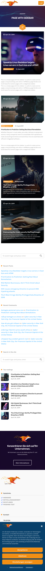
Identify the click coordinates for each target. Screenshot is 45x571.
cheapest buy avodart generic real (14, 339)
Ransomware (8, 69)
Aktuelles (7, 228)
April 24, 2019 (15, 379)
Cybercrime (8, 181)
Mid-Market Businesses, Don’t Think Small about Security (26, 404)
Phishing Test (9, 504)
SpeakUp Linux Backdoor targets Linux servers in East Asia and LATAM (25, 385)
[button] (42, 526)
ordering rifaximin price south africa (15, 330)
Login (41, 3)
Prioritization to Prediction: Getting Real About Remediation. (21, 129)
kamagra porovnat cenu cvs (12, 310)
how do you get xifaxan (10, 323)
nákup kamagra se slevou (11, 317)
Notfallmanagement (11, 500)
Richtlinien (8, 502)
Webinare (7, 498)
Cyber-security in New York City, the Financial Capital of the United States (22, 332)
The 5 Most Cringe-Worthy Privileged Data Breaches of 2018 (26, 414)
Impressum (29, 567)
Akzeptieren (22, 550)
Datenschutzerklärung (16, 567)
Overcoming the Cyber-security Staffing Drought (21, 232)
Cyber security (7, 126)
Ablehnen (22, 556)
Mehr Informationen (22, 463)
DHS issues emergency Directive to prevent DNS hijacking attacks (26, 395)
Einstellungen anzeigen (22, 562)
